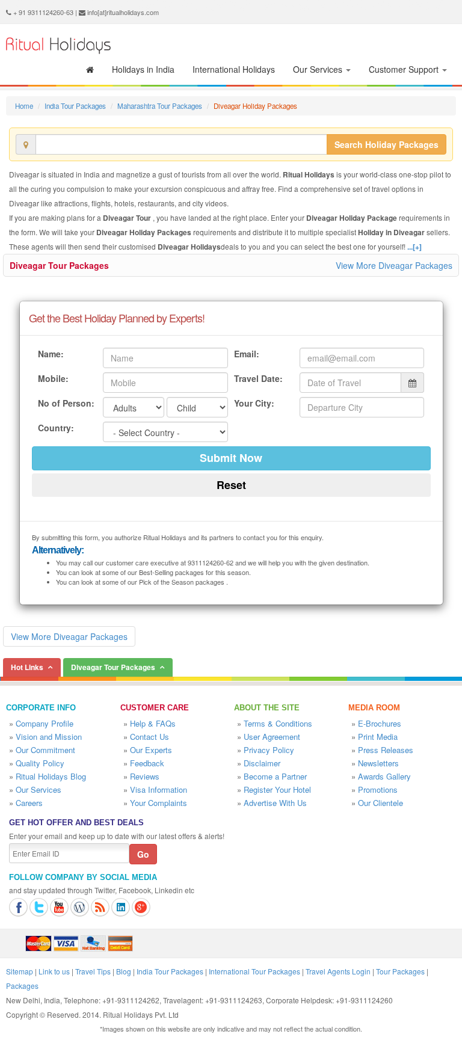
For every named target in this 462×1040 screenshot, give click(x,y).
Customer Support (405, 69)
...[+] (414, 246)
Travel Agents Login (338, 971)
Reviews (144, 776)
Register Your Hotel (277, 789)
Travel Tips (93, 971)
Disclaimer (262, 763)
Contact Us (149, 736)
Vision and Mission (49, 736)
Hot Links (27, 667)
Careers (29, 802)
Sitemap (19, 971)
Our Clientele (380, 802)
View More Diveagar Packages (394, 265)
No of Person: (66, 403)
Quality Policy (40, 763)
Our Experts (151, 749)
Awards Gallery (384, 776)
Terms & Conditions (278, 723)
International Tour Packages (254, 971)
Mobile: (53, 378)
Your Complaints (158, 802)
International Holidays (233, 69)
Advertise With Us (275, 802)
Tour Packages (400, 971)
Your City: (254, 403)
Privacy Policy (269, 749)
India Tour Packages (75, 106)
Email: (246, 354)
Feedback (147, 763)
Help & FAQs (153, 723)
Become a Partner (275, 776)
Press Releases (385, 749)
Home (24, 106)
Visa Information (158, 789)
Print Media (378, 736)
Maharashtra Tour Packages (159, 106)
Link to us (54, 971)
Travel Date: (258, 378)
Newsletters (378, 763)
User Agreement (272, 736)
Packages (22, 985)
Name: (51, 354)
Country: (56, 428)
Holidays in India (143, 69)
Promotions (378, 789)
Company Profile (44, 723)
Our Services (319, 69)
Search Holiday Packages (386, 144)
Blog (123, 971)
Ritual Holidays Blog (51, 776)
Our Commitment (45, 749)
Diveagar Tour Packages (59, 265)
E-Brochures (379, 723)
